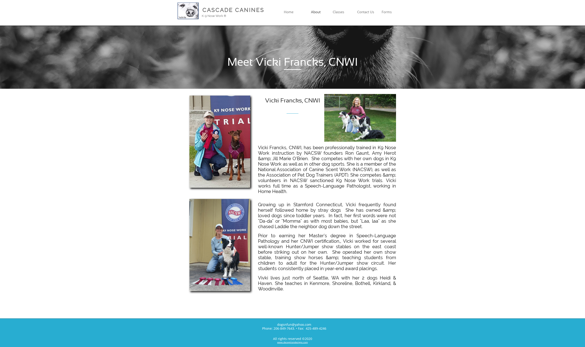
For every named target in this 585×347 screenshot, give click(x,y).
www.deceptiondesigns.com (292, 342)
